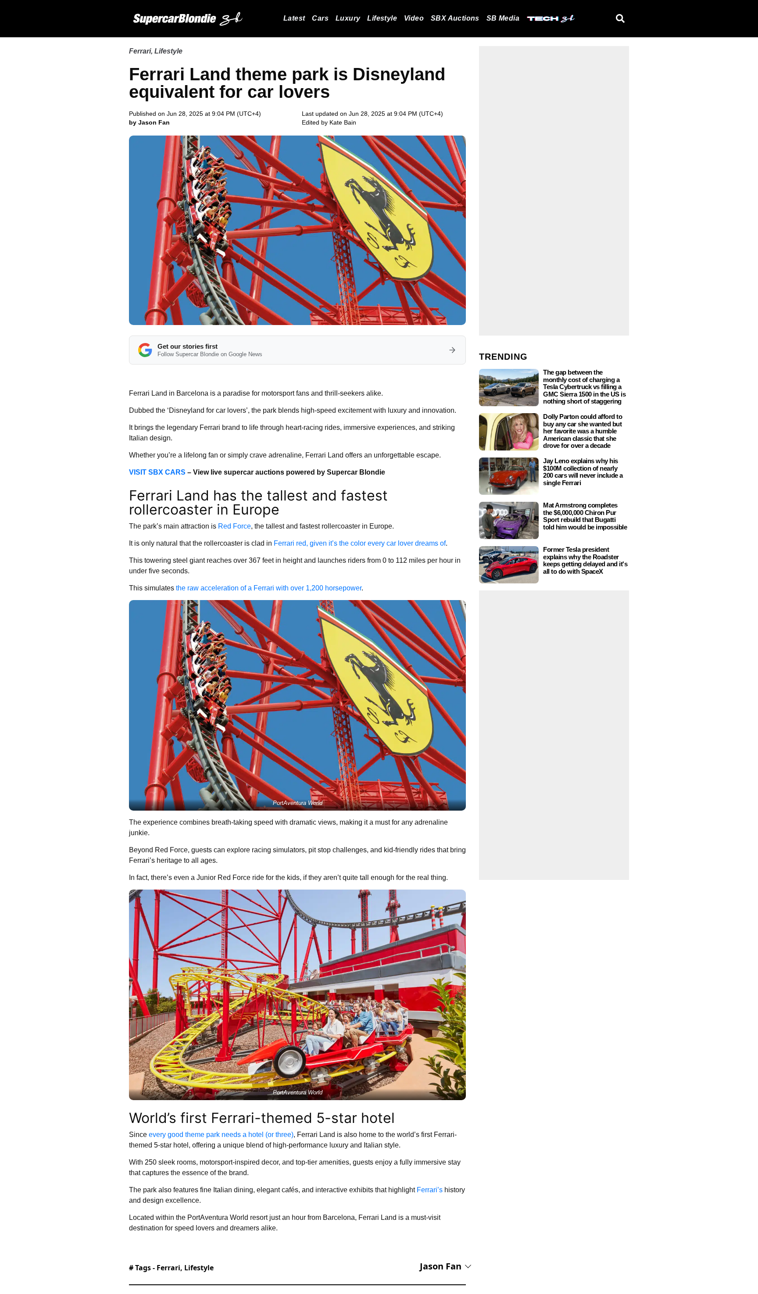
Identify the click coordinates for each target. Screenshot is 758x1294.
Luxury (348, 18)
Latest (294, 18)
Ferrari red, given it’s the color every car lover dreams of (360, 543)
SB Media (502, 18)
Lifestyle (382, 18)
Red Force (234, 526)
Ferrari (140, 51)
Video (414, 18)
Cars (320, 18)
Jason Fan (440, 1266)
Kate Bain (342, 122)
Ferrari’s (430, 1190)
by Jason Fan (149, 122)
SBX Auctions (455, 18)
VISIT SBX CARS (157, 472)
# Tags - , (171, 1268)
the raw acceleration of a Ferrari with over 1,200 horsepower (268, 588)
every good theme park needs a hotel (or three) (221, 1134)
